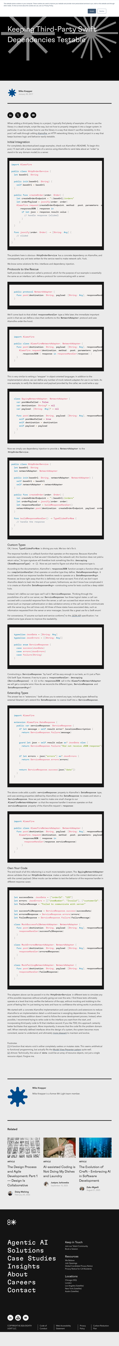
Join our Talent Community (76, 1246)
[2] (8, 1053)
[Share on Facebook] (26, 115)
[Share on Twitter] (18, 115)
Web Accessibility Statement (63, 1327)
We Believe (69, 1261)
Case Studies (31, 1258)
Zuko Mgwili (93, 1187)
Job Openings (71, 1263)
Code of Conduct (43, 1327)
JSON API (76, 616)
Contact (21, 1290)
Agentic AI (27, 1242)
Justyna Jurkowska (60, 1183)
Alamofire (42, 133)
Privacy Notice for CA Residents (78, 1269)
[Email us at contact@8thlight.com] (26, 1318)
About (17, 1274)
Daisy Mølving (22, 1192)
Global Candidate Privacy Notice (79, 1266)
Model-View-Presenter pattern (67, 1050)
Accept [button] (92, 11)
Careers (21, 1282)
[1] (8, 1046)
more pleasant (60, 1033)
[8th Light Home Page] (11, 1222)
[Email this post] (33, 115)
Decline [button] (101, 11)
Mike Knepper (25, 91)
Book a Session (71, 1249)
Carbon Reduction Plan (101, 1327)
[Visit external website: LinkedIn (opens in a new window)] (10, 1318)
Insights (23, 1266)
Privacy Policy (83, 1327)
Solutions (25, 1250)
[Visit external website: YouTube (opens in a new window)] (18, 1318)
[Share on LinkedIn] (10, 115)
